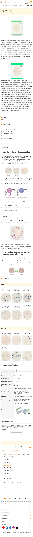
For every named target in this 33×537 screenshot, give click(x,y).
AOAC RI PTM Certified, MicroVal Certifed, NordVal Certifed (22, 400)
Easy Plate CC (7, 462)
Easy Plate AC (7, 459)
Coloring (4, 119)
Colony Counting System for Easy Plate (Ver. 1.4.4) (16, 454)
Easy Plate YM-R (8, 470)
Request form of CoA (7, 138)
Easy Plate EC (7, 465)
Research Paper (6, 124)
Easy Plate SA (7, 467)
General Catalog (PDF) (7, 133)
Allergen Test (6, 487)
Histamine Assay (7, 491)
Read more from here (16, 432)
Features (4, 117)
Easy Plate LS (7, 478)
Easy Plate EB (7, 473)
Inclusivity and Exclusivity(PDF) (9, 129)
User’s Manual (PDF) (7, 131)
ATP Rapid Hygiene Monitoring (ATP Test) (13, 446)
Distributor (4, 515)
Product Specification (7, 122)
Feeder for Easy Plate (9, 456)
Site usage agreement (6, 532)
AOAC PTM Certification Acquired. (9, 210)
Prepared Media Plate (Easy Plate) (18, 5)
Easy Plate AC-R (8, 476)
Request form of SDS (7, 136)
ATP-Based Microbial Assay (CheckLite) (12, 482)
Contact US (4, 518)
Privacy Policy (16, 532)
